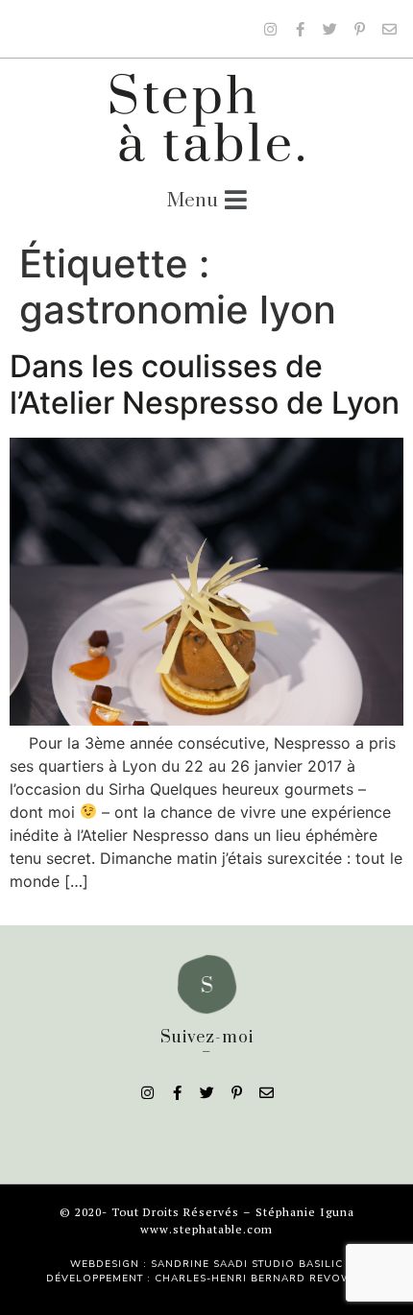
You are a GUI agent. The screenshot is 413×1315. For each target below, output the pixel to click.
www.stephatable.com (206, 1229)
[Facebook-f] (299, 28)
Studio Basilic (297, 1264)
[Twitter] (329, 28)
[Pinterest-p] (359, 28)
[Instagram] (269, 28)
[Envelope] (389, 28)
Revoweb (338, 1278)
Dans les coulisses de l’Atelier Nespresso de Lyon (205, 384)
